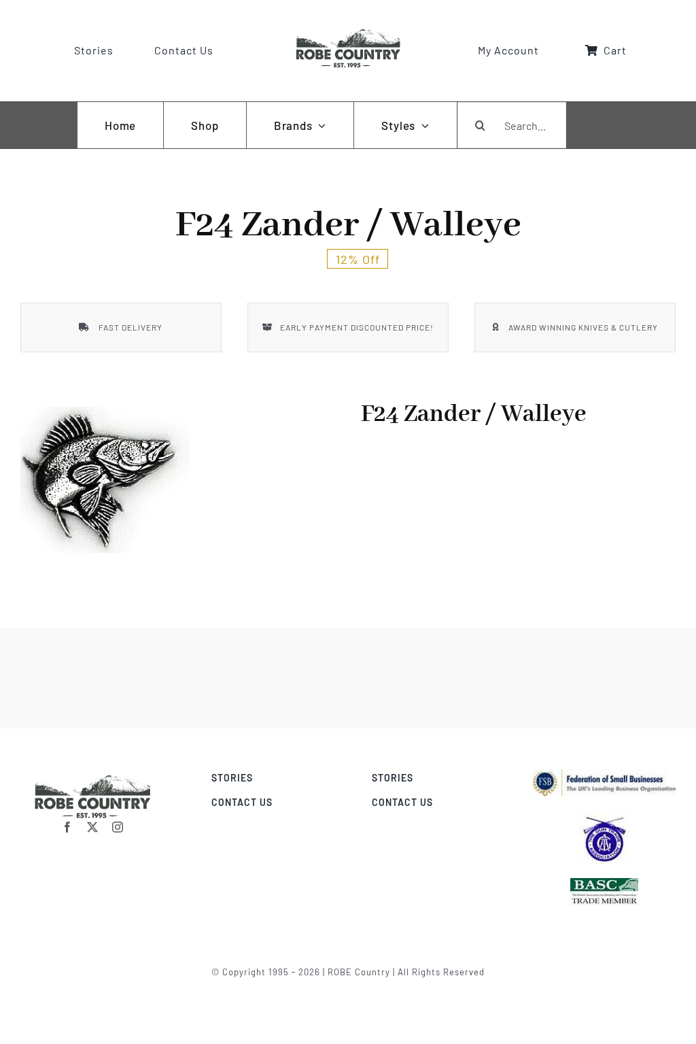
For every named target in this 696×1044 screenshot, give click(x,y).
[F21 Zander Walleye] (105, 480)
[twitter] (93, 827)
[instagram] (118, 827)
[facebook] (67, 827)
